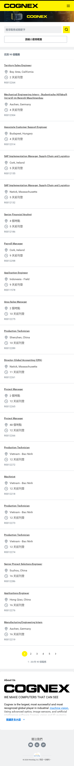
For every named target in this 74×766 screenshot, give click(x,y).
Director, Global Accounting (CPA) (23, 360)
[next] (55, 654)
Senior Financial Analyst (18, 214)
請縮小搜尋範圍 (33, 39)
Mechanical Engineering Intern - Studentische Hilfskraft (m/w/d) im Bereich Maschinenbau (35, 96)
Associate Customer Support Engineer (25, 127)
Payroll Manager (13, 243)
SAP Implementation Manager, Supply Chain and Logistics (37, 156)
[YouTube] (30, 744)
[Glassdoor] (43, 744)
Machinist (9, 476)
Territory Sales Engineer (17, 65)
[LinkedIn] (37, 744)
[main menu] (68, 6)
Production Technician (17, 331)
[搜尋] (66, 29)
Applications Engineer (16, 593)
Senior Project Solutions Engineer (23, 564)
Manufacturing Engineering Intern (23, 622)
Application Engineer (16, 272)
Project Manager (13, 389)
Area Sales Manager (15, 301)
